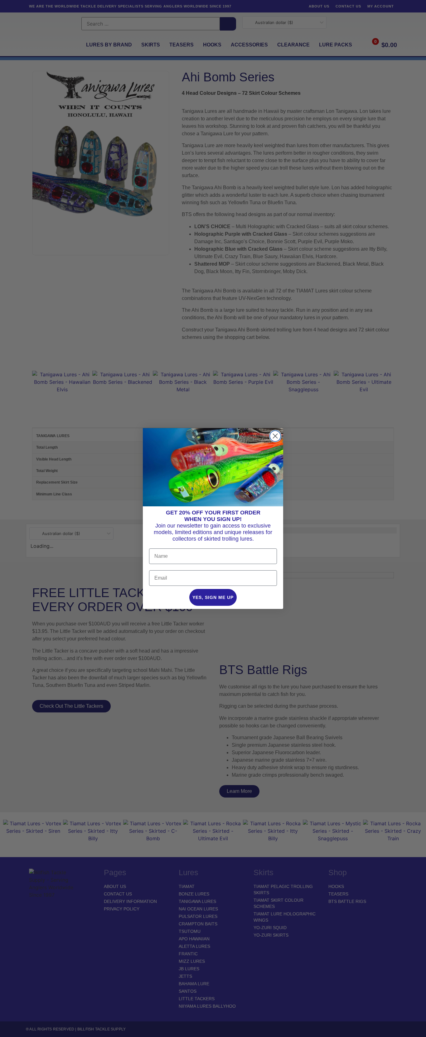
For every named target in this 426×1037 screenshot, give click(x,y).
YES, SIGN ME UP (213, 597)
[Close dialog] (275, 436)
